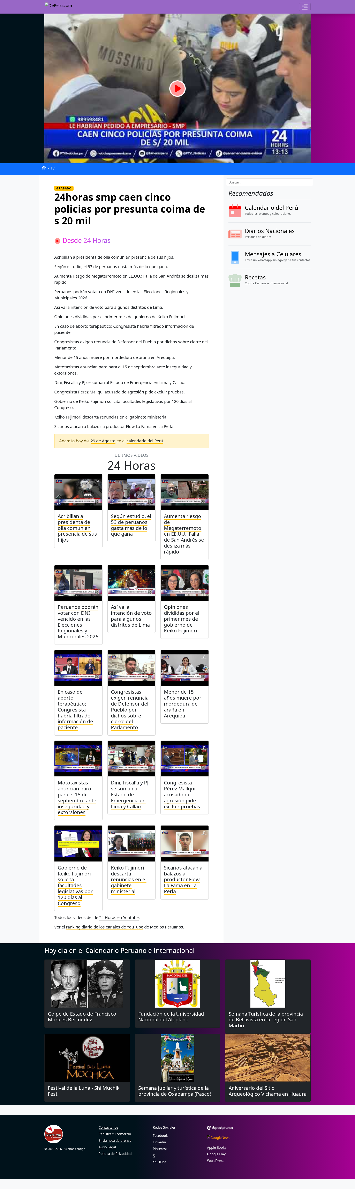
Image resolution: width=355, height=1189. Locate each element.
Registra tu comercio (115, 1134)
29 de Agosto (103, 441)
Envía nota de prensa (115, 1140)
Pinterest (160, 1148)
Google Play (216, 1154)
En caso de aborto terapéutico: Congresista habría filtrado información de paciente (75, 709)
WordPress (215, 1160)
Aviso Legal (107, 1147)
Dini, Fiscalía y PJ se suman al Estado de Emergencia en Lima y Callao (130, 794)
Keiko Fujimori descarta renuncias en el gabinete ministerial (128, 879)
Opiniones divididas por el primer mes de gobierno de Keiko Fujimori (181, 618)
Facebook (160, 1135)
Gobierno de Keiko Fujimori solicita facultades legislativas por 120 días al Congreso (75, 885)
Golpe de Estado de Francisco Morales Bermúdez (82, 1016)
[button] (305, 7)
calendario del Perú (145, 441)
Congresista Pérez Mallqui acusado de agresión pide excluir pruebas (182, 794)
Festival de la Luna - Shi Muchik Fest (84, 1090)
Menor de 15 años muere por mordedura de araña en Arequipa (182, 703)
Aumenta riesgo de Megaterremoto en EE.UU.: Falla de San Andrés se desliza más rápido (184, 534)
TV (53, 168)
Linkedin (159, 1142)
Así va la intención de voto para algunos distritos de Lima (131, 615)
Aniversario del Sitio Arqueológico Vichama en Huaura (268, 1090)
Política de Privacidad (115, 1153)
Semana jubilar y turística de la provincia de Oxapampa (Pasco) (174, 1090)
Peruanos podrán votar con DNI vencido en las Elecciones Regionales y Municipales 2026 (78, 621)
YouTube (159, 1162)
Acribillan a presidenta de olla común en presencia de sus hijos (77, 528)
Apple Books (216, 1147)
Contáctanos (108, 1127)
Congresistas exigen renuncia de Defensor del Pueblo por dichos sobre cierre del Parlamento (130, 709)
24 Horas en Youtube (119, 917)
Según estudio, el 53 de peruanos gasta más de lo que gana (131, 525)
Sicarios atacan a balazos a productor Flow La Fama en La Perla (183, 879)
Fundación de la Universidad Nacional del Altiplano (171, 1016)
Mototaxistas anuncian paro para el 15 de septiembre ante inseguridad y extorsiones (77, 797)
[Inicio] (44, 168)
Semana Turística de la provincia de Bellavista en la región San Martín (266, 1019)
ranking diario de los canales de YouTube (104, 927)
